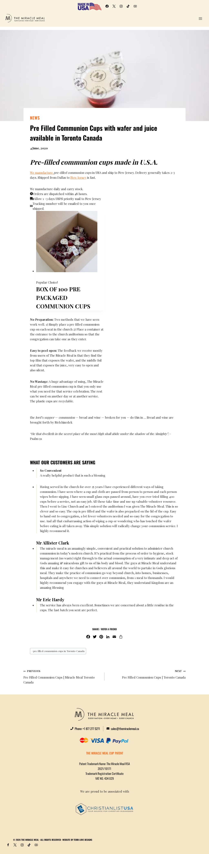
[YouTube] (135, 6)
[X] (114, 6)
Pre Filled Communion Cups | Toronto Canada (154, 674)
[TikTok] (128, 6)
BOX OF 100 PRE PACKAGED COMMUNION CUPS (64, 297)
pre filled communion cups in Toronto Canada (58, 651)
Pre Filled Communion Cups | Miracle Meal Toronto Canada (59, 676)
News (35, 118)
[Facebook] (107, 6)
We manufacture (42, 173)
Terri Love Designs (83, 839)
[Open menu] (200, 18)
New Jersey (78, 177)
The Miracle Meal (30, 839)
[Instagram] (121, 6)
